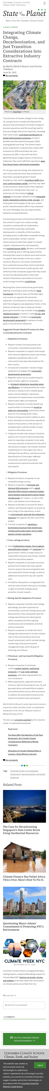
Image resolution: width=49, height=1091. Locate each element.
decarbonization (28, 774)
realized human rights (16, 248)
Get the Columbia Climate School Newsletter (26, 1039)
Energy (14, 27)
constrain (37, 549)
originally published (23, 719)
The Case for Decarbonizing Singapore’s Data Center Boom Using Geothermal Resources (21, 830)
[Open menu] (44, 3)
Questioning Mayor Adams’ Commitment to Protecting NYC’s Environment (23, 926)
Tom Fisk (17, 111)
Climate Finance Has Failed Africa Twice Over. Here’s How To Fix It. (24, 878)
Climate (6, 27)
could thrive (30, 281)
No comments (12, 75)
